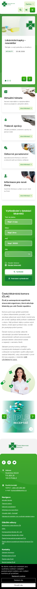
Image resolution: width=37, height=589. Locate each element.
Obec (7, 228)
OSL (6, 249)
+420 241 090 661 (18, 488)
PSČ (6, 239)
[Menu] (32, 9)
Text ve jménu (10, 217)
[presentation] (24, 79)
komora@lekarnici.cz (19, 490)
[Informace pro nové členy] (18, 185)
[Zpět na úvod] (8, 2)
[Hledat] (20, 9)
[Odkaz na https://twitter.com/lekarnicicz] (14, 462)
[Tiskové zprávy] (18, 127)
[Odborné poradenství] (18, 156)
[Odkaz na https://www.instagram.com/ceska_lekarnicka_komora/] (9, 462)
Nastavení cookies (18, 576)
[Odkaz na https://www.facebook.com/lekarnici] (4, 462)
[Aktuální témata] (18, 99)
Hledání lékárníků (14, 265)
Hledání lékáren (13, 263)
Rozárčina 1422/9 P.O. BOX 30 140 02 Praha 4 (12, 475)
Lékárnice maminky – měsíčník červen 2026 (17, 41)
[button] (5, 80)
